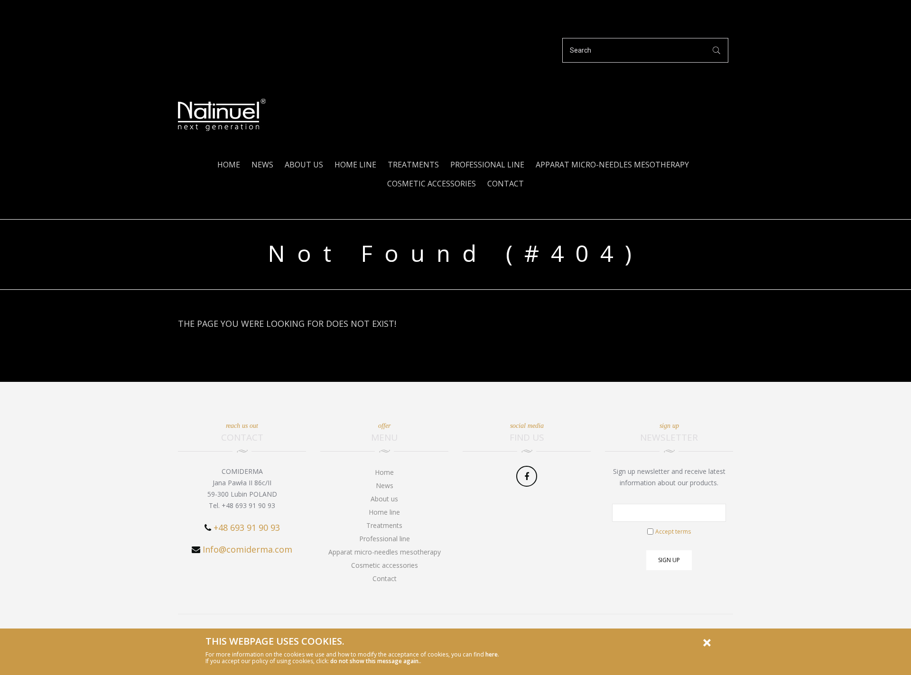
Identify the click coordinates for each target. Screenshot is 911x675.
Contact (505, 183)
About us (304, 164)
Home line (355, 164)
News (262, 164)
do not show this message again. (375, 661)
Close (707, 643)
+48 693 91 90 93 (247, 527)
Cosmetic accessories (431, 183)
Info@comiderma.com (247, 549)
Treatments (413, 164)
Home (228, 164)
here (491, 654)
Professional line (487, 164)
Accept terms (673, 531)
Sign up (669, 560)
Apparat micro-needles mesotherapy (612, 164)
